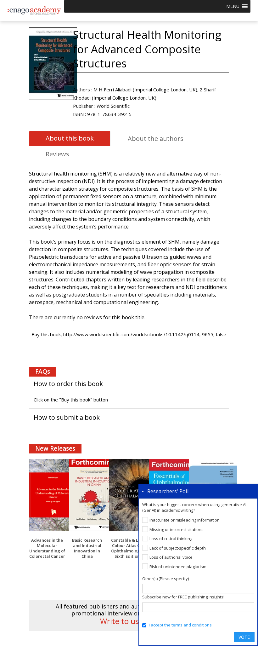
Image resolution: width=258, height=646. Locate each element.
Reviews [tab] (57, 154)
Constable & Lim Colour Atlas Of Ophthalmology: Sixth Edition (127, 548)
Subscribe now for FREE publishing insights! (183, 597)
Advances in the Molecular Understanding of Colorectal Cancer (47, 548)
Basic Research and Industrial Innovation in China (87, 548)
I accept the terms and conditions (180, 625)
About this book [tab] (70, 138)
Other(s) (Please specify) (165, 578)
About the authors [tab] (155, 138)
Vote (244, 637)
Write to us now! (129, 621)
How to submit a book (67, 417)
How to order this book (68, 383)
